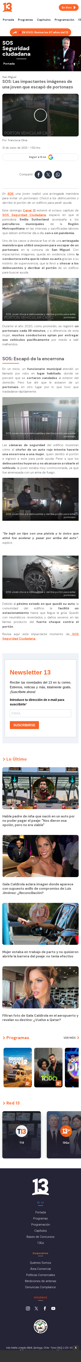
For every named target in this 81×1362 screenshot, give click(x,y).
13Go (40, 1243)
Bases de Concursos (40, 1237)
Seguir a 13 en (37, 157)
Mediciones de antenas (40, 1281)
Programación (64, 19)
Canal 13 (29, 210)
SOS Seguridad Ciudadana (24, 215)
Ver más (70, 1038)
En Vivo (67, 7)
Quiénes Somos (40, 1263)
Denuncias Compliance (40, 1287)
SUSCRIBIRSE (24, 725)
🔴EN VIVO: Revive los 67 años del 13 (43, 32)
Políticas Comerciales (40, 1275)
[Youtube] (53, 1309)
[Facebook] (45, 1309)
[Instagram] (28, 1309)
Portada (8, 19)
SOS (10, 194)
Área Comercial (40, 1269)
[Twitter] (36, 1309)
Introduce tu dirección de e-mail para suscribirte (37, 702)
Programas (25, 19)
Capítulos (44, 19)
